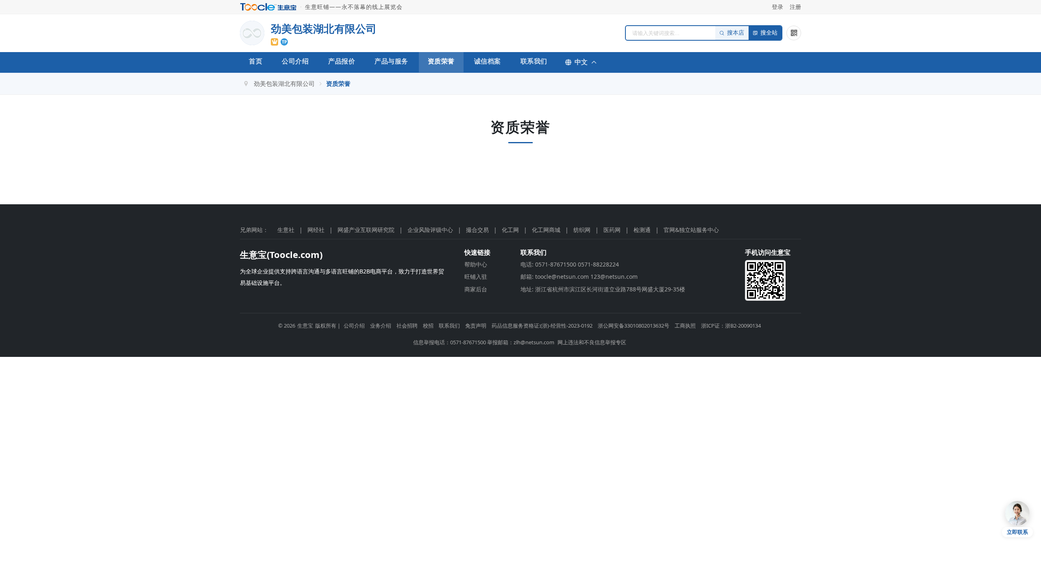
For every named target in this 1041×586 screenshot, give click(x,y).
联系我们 (533, 61)
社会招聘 (407, 325)
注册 (795, 7)
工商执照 (685, 325)
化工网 (510, 230)
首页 (255, 61)
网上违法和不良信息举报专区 (592, 342)
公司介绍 (295, 61)
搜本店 (735, 33)
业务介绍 (380, 325)
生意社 (285, 230)
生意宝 (305, 325)
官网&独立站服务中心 (691, 230)
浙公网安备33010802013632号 (633, 325)
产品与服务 (391, 61)
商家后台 (475, 289)
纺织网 (581, 230)
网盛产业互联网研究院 (366, 230)
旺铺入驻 (475, 276)
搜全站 (768, 33)
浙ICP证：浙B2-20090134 (731, 325)
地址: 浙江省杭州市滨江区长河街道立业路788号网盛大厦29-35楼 (602, 289)
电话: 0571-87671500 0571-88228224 (569, 264)
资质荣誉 (441, 61)
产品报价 (341, 61)
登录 (777, 7)
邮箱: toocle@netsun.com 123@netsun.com (579, 276)
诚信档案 (487, 61)
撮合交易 (477, 230)
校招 (428, 325)
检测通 (642, 230)
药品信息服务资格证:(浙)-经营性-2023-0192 (542, 325)
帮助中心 (475, 264)
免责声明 (475, 325)
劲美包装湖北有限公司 (284, 83)
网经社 (315, 230)
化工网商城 (546, 230)
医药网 (612, 230)
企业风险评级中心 (430, 230)
